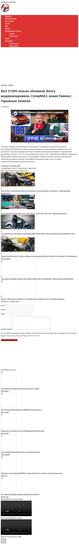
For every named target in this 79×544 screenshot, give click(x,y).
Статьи (7, 29)
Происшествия (10, 19)
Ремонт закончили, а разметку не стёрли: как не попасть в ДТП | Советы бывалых (32, 299)
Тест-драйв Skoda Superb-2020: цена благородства (20, 452)
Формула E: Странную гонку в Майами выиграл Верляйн (22, 431)
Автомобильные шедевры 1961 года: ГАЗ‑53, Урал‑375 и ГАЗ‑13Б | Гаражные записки (34, 213)
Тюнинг (12, 33)
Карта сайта (13, 46)
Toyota (7, 24)
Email (3, 310)
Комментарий (6, 329)
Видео (7, 38)
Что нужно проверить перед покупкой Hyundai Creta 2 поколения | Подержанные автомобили (37, 279)
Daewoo (5, 166)
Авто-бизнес (14, 43)
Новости (8, 16)
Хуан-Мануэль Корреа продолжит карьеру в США (20, 389)
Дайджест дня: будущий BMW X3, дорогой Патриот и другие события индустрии (31, 473)
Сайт (2, 314)
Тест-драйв (9, 21)
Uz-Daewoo (13, 166)
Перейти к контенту (8, 2)
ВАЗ (18, 166)
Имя (3, 306)
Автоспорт (9, 41)
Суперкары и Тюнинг (13, 31)
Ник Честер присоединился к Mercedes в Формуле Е (21, 410)
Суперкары (13, 36)
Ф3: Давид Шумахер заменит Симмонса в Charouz (20, 494)
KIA (6, 26)
